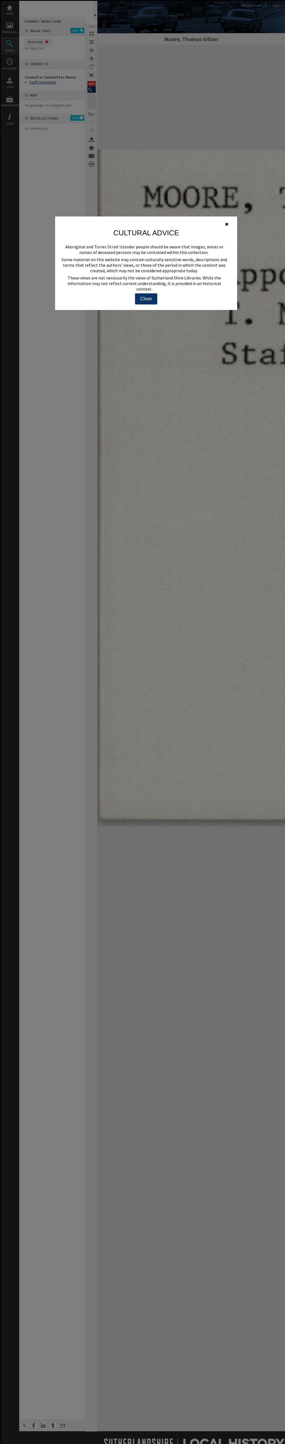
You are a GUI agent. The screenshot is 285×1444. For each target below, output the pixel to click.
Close (146, 298)
